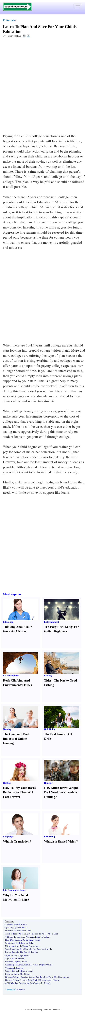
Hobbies (7, 783)
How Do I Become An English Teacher (23, 940)
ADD (7, 983)
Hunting (48, 783)
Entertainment (51, 622)
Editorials (9, 20)
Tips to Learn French (14, 958)
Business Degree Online (16, 961)
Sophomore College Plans (17, 955)
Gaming (7, 729)
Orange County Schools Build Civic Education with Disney (32, 980)
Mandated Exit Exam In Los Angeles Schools (31, 949)
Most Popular (12, 594)
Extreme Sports (11, 675)
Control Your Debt (22, 930)
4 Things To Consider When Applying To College (27, 937)
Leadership (50, 836)
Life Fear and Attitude (14, 890)
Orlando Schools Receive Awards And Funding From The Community (37, 977)
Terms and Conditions (51, 1010)
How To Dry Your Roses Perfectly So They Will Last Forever (19, 792)
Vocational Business (14, 968)
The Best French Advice (16, 924)
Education (8, 622)
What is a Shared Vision (60, 841)
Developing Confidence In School (34, 983)
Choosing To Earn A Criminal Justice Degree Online (28, 964)
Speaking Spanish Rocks (16, 927)
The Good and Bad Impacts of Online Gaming (16, 738)
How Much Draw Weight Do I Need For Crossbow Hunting (61, 792)
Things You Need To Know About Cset (40, 934)
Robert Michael (14, 36)
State (7, 949)
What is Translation (16, 841)
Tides (47, 680)
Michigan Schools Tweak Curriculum (22, 946)
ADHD (13, 983)
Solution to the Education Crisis (19, 943)
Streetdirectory (36, 1010)
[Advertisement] (42, 84)
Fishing (48, 675)
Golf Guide (49, 729)
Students (9, 930)
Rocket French (11, 952)
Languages (8, 836)
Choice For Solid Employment (19, 971)
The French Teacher (29, 952)
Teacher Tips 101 (13, 934)
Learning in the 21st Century (18, 974)
